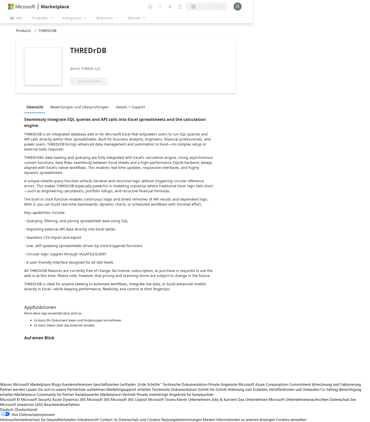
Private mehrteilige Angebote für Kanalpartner (175, 394)
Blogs (56, 384)
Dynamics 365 (74, 399)
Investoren (25, 404)
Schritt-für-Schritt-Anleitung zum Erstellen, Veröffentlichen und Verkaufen (258, 389)
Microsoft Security (36, 399)
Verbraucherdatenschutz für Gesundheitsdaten (38, 419)
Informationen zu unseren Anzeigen (245, 419)
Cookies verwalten (291, 419)
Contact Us (109, 419)
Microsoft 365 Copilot (129, 399)
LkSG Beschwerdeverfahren (57, 404)
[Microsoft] (21, 7)
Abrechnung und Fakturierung (336, 384)
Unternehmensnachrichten (306, 399)
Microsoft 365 (98, 399)
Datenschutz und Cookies (139, 419)
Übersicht (34, 107)
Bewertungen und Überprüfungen (79, 107)
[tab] (36, 106)
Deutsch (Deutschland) (19, 409)
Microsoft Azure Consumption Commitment (275, 384)
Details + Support (130, 107)
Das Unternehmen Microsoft (261, 399)
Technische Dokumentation (184, 384)
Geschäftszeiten (106, 384)
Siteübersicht (88, 419)
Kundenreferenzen (77, 384)
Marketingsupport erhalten (128, 389)
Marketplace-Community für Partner (44, 394)
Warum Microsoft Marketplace (25, 384)
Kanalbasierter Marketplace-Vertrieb (105, 394)
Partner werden (12, 389)
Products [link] (23, 30)
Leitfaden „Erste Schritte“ (140, 384)
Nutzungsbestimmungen (181, 419)
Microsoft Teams (162, 399)
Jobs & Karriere (224, 399)
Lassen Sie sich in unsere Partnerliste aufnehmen (65, 389)
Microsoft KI (10, 399)
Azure (57, 399)
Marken (209, 419)
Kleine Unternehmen (193, 399)
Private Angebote (222, 384)
